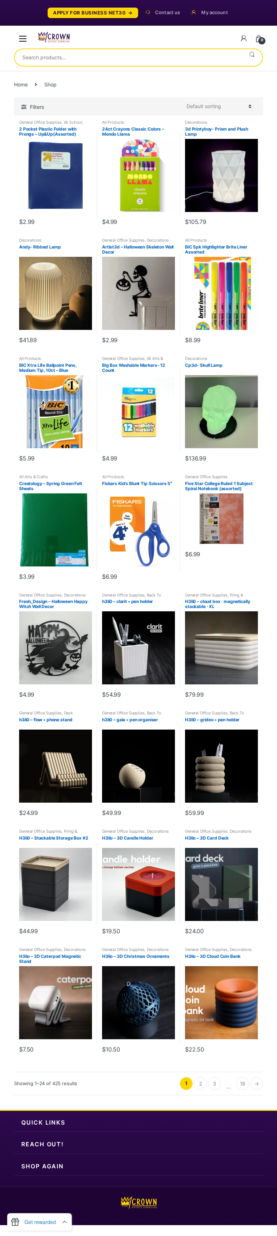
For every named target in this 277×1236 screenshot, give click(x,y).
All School (73, 122)
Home (20, 84)
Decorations (196, 122)
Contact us (167, 12)
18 (243, 1083)
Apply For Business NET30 (89, 13)
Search (252, 57)
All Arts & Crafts (33, 476)
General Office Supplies (40, 122)
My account (214, 12)
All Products (113, 122)
